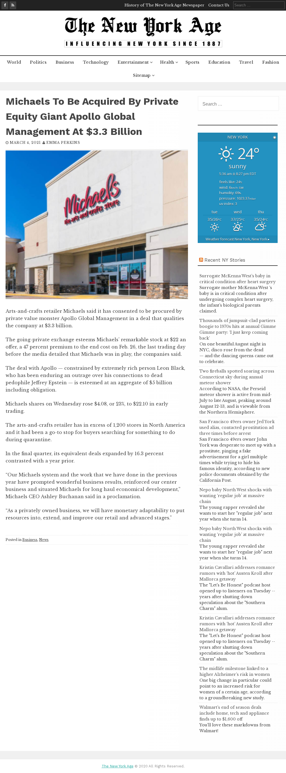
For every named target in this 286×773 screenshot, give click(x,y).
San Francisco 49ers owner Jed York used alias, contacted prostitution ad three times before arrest (237, 427)
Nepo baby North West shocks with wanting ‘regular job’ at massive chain (235, 495)
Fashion (270, 62)
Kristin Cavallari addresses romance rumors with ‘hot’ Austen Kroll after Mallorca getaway (237, 573)
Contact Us (218, 5)
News (44, 540)
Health (167, 62)
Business (65, 62)
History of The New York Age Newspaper (164, 5)
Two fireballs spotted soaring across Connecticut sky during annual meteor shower (236, 377)
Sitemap (142, 75)
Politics (38, 62)
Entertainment (133, 62)
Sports (192, 62)
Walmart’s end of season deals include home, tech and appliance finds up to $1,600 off (234, 713)
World (14, 62)
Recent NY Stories (224, 260)
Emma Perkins (63, 142)
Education (219, 62)
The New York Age (118, 766)
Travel (246, 62)
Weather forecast (238, 239)
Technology (96, 62)
